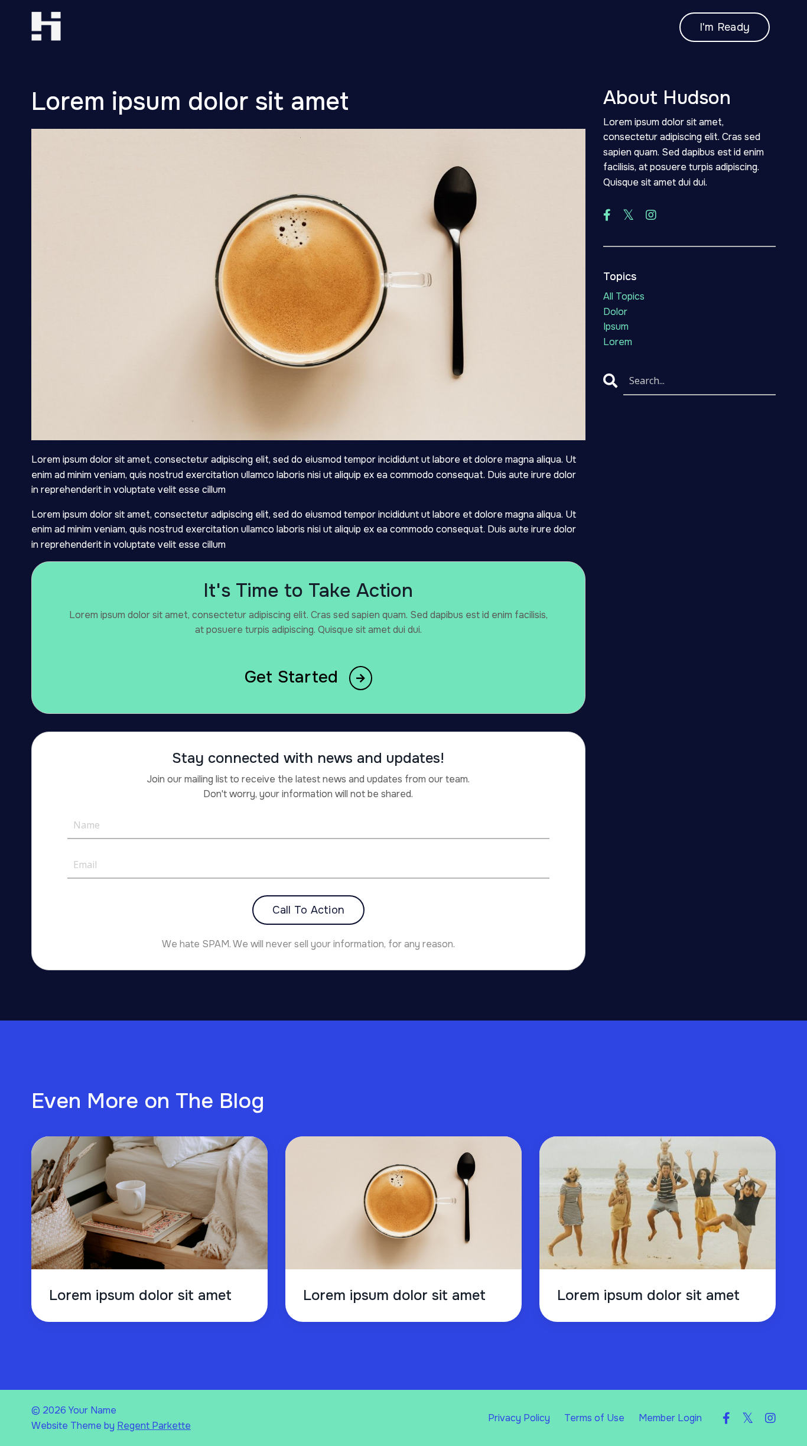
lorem (617, 342)
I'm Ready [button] (724, 27)
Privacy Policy (519, 1418)
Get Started (294, 677)
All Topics (624, 296)
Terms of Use (594, 1418)
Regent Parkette (154, 1425)
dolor (615, 312)
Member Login (670, 1418)
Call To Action (308, 910)
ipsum (616, 326)
